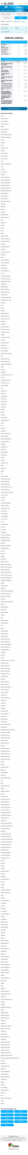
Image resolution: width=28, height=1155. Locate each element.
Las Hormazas (4, 511)
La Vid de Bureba (4, 516)
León (7, 1114)
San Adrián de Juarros (6, 807)
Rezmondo (3, 775)
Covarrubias (3, 345)
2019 (3, 14)
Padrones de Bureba (5, 639)
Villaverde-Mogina (5, 1074)
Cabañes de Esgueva (5, 238)
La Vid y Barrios (4, 519)
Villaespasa (3, 996)
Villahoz (2, 1010)
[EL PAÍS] (9, 3)
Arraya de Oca (4, 172)
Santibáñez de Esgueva (6, 847)
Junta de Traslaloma (5, 484)
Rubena (2, 788)
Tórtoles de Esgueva (5, 914)
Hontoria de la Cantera (6, 433)
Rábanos (3, 745)
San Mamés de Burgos (6, 812)
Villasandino (3, 1063)
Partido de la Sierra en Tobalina (8, 660)
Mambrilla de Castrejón (6, 545)
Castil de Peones (4, 286)
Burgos (2, 233)
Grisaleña (3, 414)
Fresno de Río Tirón (5, 382)
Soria (7, 1121)
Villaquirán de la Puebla (6, 1052)
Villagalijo (3, 1004)
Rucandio (3, 793)
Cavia (2, 305)
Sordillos (3, 868)
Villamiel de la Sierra (5, 1036)
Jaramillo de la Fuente (5, 479)
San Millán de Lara (5, 817)
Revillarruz (3, 769)
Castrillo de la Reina (5, 289)
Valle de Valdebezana (5, 964)
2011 (25, 14)
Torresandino (4, 911)
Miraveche (3, 588)
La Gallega (3, 497)
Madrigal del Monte (5, 537)
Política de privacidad (5, 1139)
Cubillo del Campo (5, 348)
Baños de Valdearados (5, 182)
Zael (2, 1095)
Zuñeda (2, 1103)
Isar (1, 473)
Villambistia (3, 1031)
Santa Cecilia (4, 820)
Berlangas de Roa (4, 214)
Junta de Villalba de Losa (6, 487)
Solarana (3, 866)
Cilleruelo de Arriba (5, 329)
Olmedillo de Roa (4, 620)
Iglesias (2, 471)
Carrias (2, 273)
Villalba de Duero (4, 1012)
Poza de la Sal (4, 695)
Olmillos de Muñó (4, 623)
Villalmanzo (3, 1023)
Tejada (2, 887)
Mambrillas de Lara (5, 548)
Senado (21, 17)
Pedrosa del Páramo (5, 665)
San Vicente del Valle (5, 855)
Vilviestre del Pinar (5, 1090)
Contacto (4, 1137)
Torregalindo (3, 903)
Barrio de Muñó (4, 196)
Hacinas (2, 422)
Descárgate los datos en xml (14, 108)
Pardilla (2, 657)
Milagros (3, 583)
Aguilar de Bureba (5, 124)
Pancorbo (3, 655)
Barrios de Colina (4, 198)
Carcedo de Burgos (5, 262)
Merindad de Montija (5, 569)
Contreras (3, 340)
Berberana (3, 212)
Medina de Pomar (4, 561)
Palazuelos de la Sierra (6, 647)
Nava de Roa (3, 609)
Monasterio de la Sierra (6, 593)
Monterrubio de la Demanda (7, 601)
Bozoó (2, 220)
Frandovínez (3, 372)
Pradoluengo (3, 700)
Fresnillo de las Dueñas (6, 380)
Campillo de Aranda (5, 246)
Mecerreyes (3, 559)
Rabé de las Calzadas (5, 748)
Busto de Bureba (4, 236)
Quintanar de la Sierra (5, 724)
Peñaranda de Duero (5, 673)
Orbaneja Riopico (4, 631)
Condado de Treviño (5, 337)
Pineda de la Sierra (5, 681)
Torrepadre (3, 908)
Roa (1, 780)
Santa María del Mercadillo (6, 839)
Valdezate (3, 935)
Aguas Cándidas (4, 121)
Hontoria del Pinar (5, 436)
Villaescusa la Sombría (6, 994)
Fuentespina (3, 406)
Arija (2, 166)
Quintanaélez (4, 716)
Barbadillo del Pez (5, 193)
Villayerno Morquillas (5, 1076)
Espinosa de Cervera (5, 358)
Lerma (2, 521)
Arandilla (3, 150)
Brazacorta (3, 222)
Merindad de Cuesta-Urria (6, 567)
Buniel (2, 230)
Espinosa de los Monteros (6, 364)
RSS (21, 1140)
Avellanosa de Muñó (5, 177)
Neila (2, 617)
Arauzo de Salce (4, 156)
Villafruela (3, 1002)
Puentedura (3, 705)
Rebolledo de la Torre (5, 751)
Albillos (2, 126)
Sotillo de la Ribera (5, 871)
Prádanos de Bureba (5, 697)
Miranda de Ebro (4, 585)
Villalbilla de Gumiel (5, 1018)
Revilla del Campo (5, 767)
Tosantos (3, 916)
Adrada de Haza (4, 118)
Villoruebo (3, 1084)
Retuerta (3, 764)
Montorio (3, 604)
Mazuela (2, 556)
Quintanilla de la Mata (5, 732)
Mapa (26, 10)
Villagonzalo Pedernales (6, 1007)
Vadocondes (3, 930)
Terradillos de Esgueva (6, 890)
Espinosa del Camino (5, 361)
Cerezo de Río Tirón (5, 316)
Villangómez (3, 1039)
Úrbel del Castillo (4, 927)
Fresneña (3, 377)
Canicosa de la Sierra (5, 252)
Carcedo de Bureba (5, 260)
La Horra (3, 500)
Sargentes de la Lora (5, 858)
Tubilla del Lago (4, 924)
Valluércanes (3, 980)
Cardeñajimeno (4, 268)
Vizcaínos (3, 1092)
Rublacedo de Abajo (5, 791)
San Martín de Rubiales (6, 815)
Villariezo (3, 1060)
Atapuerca (3, 174)
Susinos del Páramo (5, 879)
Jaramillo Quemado (5, 481)
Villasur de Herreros (5, 1066)
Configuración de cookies (21, 1139)
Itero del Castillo (4, 476)
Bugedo (2, 228)
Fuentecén (3, 393)
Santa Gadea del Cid (5, 828)
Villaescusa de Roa (5, 991)
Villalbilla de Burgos (5, 1015)
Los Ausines (3, 529)
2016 (14, 14)
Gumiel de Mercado (5, 420)
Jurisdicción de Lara (5, 489)
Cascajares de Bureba (5, 276)
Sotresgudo (3, 876)
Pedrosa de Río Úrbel (5, 671)
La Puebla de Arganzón (6, 503)
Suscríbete (21, 3)
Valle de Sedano (4, 959)
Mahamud (3, 543)
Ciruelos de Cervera (5, 332)
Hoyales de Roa (4, 447)
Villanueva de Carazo (5, 1044)
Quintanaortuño (4, 719)
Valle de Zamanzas (5, 972)
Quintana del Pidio (5, 713)
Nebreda (3, 615)
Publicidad (17, 1137)
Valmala (2, 983)
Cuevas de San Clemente (6, 353)
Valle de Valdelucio (5, 970)
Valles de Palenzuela (5, 978)
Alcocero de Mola (4, 129)
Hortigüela (3, 444)
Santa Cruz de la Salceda (6, 823)
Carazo (2, 257)
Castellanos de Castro (5, 281)
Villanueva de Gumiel (5, 1047)
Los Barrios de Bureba (5, 535)
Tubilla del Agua (4, 922)
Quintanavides (4, 727)
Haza (2, 425)
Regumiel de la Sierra (5, 759)
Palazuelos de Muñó (5, 649)
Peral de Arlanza (4, 676)
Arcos (2, 161)
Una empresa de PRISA (13, 1145)
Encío (2, 356)
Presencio (3, 703)
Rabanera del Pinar (5, 743)
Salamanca (7, 1118)
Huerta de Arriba (4, 452)
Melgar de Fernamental (6, 564)
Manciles (3, 553)
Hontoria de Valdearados (6, 439)
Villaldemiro (3, 1020)
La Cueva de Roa (4, 495)
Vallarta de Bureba (5, 940)
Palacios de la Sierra (5, 641)
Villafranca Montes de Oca (6, 999)
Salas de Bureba (4, 796)
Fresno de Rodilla (4, 385)
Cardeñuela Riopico (5, 270)
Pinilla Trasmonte (4, 692)
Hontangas (3, 430)
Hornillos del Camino (5, 441)
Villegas (2, 1082)
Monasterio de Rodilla (5, 596)
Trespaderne (3, 919)
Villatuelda (3, 1068)
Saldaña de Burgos (5, 801)
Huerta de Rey (4, 455)
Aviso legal (22, 1137)
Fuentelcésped (4, 396)
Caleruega (3, 244)
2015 (19, 14)
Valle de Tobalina (4, 962)
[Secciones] (2, 3)
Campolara (3, 249)
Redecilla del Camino (5, 753)
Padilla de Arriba (4, 636)
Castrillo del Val (4, 294)
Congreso (7, 17)
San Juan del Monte (5, 809)
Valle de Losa (4, 946)
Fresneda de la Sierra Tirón (7, 374)
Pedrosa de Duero (5, 663)
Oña (2, 625)
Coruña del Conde (5, 342)
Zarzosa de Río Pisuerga (6, 1098)
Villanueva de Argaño (5, 1042)
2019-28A (9, 14)
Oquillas (2, 628)
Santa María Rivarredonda (6, 842)
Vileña (2, 986)
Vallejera (3, 975)
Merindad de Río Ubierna (6, 572)
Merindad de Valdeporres (6, 577)
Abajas (2, 116)
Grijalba (2, 412)
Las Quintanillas (4, 513)
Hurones (3, 460)
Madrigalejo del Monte (5, 540)
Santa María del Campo (6, 833)
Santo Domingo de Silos (6, 852)
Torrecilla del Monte (5, 900)
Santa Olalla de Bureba (6, 844)
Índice (19, 1140)
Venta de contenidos (11, 1137)
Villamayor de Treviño (5, 1028)
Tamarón (3, 882)
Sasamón (3, 863)
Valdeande (3, 932)
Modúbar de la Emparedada (7, 591)
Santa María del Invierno (6, 836)
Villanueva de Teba (5, 1050)
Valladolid (21, 1121)
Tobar (2, 895)
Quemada (3, 708)
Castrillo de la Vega (5, 292)
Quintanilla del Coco (5, 735)
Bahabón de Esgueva (5, 180)
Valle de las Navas (5, 943)
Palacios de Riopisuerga (6, 644)
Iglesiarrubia (3, 468)
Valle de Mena (4, 951)
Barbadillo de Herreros (6, 188)
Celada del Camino (5, 313)
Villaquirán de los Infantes (6, 1055)
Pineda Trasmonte (5, 684)
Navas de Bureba (4, 612)
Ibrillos (2, 465)
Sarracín (3, 860)
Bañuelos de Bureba (5, 185)
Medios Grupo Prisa (13, 1149)
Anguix (2, 145)
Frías (2, 388)
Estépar (2, 366)
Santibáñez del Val (5, 850)
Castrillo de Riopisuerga (6, 297)
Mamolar (3, 551)
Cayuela (2, 308)
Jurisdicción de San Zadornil (7, 492)
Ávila (7, 1111)
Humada (3, 457)
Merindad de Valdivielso (6, 580)
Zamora (7, 1125)
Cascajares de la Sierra (6, 278)
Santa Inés (3, 831)
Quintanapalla (4, 721)
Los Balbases (4, 532)
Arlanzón (3, 169)
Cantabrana (3, 254)
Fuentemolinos (4, 401)
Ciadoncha (3, 321)
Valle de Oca (3, 954)
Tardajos (3, 884)
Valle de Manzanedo (5, 948)
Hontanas (3, 428)
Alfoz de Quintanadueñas (6, 134)
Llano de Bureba (4, 524)
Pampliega (3, 652)
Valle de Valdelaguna (5, 967)
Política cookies (13, 1139)
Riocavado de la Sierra (6, 777)
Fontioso (2, 369)
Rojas (2, 783)
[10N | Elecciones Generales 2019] (14, 7)
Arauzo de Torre (4, 158)
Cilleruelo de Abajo (5, 326)
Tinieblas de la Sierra (5, 892)
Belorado (3, 209)
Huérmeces (3, 449)
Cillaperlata (3, 324)
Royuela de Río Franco (5, 785)
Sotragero (3, 874)
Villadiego (3, 988)
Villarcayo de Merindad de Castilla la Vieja (10, 1058)
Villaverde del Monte (5, 1071)
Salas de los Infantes (5, 799)
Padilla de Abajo (4, 633)
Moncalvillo (3, 599)
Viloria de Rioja (4, 1087)
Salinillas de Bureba (5, 804)
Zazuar (2, 1100)
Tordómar (3, 898)
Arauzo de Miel (4, 153)
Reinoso (2, 761)
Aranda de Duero (4, 148)
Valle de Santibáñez (5, 956)
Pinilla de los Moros (5, 689)
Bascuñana (3, 204)
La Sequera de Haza (5, 508)
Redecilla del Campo (5, 756)
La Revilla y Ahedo (5, 505)
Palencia (21, 1114)
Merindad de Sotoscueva (6, 575)
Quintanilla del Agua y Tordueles (8, 729)
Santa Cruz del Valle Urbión (7, 825)
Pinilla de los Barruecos (6, 687)
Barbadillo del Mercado (6, 190)
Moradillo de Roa (4, 607)
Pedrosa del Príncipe (5, 668)
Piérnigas (3, 679)
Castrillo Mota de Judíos (6, 300)
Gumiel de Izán (4, 417)
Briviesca (3, 225)
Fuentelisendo (4, 398)
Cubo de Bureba (4, 350)
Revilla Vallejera (4, 772)
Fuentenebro (3, 404)
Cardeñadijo (3, 265)
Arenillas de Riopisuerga (6, 164)
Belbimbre (3, 206)
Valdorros (3, 938)
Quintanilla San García (5, 737)
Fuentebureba (4, 390)
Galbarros (3, 409)
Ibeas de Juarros (4, 463)
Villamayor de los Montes (6, 1026)
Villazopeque (3, 1079)
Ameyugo (3, 142)
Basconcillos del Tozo (5, 201)
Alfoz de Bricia (4, 132)
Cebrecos (3, 310)
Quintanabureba (4, 711)
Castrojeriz (3, 302)
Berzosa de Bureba (5, 217)
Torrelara (3, 906)
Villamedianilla (4, 1034)
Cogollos (3, 334)
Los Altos (3, 527)
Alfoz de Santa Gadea (5, 137)
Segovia (21, 1118)
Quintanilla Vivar (4, 740)
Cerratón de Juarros (5, 318)
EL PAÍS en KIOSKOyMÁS (12, 1140)
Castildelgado (4, 284)
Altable (2, 140)
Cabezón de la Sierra (5, 241)
